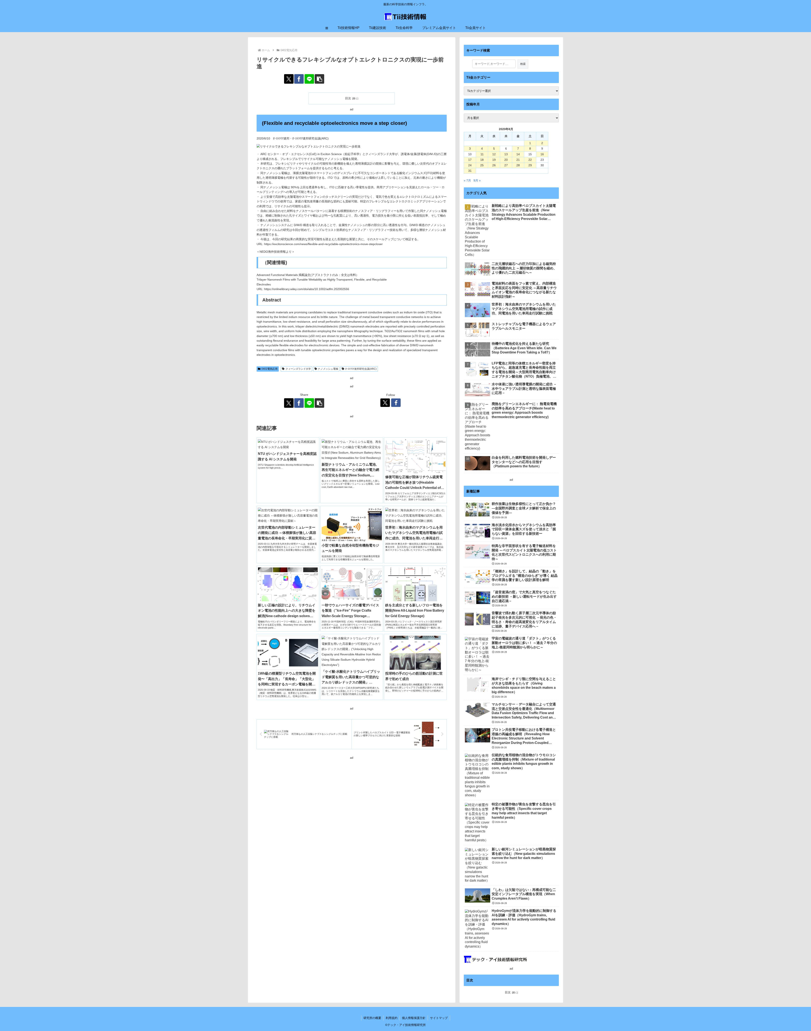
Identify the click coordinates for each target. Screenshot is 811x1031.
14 (518, 154)
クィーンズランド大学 (298, 368)
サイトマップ (439, 1018)
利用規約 (391, 1018)
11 (482, 154)
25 (482, 165)
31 (470, 170)
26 (494, 165)
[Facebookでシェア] (299, 79)
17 (470, 159)
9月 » (477, 180)
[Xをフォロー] (385, 402)
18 (482, 159)
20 (506, 159)
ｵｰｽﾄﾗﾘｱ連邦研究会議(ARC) (361, 368)
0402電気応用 (269, 368)
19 (494, 159)
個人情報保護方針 (414, 1018)
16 (542, 154)
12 (494, 154)
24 (470, 165)
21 (518, 159)
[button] (319, 79)
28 (518, 165)
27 (506, 165)
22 (530, 159)
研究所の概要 (372, 1018)
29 (530, 165)
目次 (348, 98)
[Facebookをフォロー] (396, 402)
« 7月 (467, 180)
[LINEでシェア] (309, 79)
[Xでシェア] (289, 79)
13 (506, 154)
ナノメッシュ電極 (328, 368)
